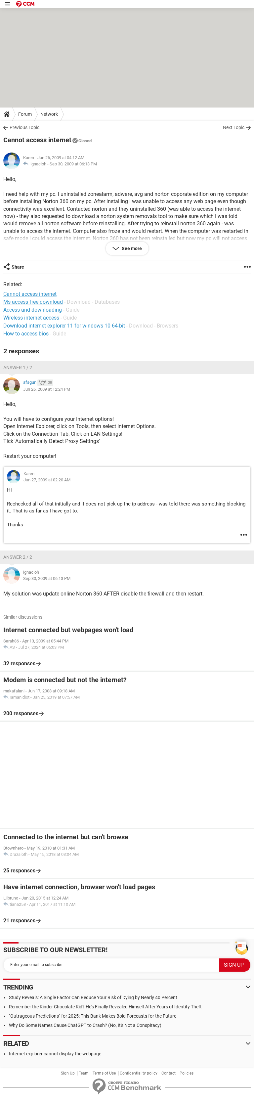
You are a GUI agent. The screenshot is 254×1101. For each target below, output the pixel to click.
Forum (25, 114)
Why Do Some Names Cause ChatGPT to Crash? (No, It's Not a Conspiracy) (85, 1025)
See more (131, 248)
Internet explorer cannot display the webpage (55, 1053)
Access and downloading (32, 310)
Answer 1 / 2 (17, 367)
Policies (186, 1073)
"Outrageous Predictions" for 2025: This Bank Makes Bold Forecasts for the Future (92, 1016)
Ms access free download (33, 302)
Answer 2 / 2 (17, 557)
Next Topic (233, 127)
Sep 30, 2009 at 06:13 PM (73, 163)
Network (49, 114)
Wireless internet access (31, 318)
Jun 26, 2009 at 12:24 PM (46, 389)
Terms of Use (104, 1073)
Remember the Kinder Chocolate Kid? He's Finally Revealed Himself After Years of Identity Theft (105, 1006)
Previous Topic (24, 127)
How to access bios (26, 333)
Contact (168, 1073)
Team (84, 1073)
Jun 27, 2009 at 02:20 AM (46, 479)
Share (18, 267)
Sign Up (68, 1073)
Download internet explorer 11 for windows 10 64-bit (64, 326)
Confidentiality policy (138, 1073)
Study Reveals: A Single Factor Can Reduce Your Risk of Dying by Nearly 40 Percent (93, 997)
